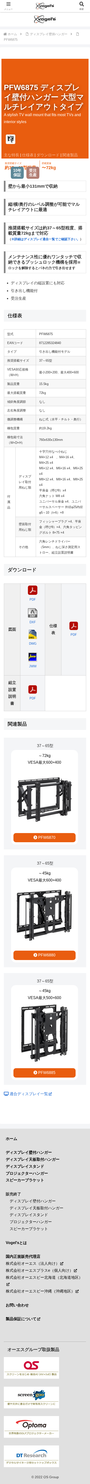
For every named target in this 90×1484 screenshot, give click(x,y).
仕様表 (28, 155)
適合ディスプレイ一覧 (28, 1094)
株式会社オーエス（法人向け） (33, 1263)
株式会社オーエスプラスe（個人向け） (39, 1270)
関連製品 (70, 155)
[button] (80, 927)
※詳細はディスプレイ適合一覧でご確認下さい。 (45, 239)
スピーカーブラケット (29, 1229)
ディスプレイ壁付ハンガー (33, 1201)
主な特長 (11, 155)
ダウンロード (48, 155)
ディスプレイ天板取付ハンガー (36, 1208)
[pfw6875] (10, 139)
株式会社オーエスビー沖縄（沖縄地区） (40, 1291)
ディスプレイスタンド (29, 1215)
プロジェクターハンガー (31, 1222)
